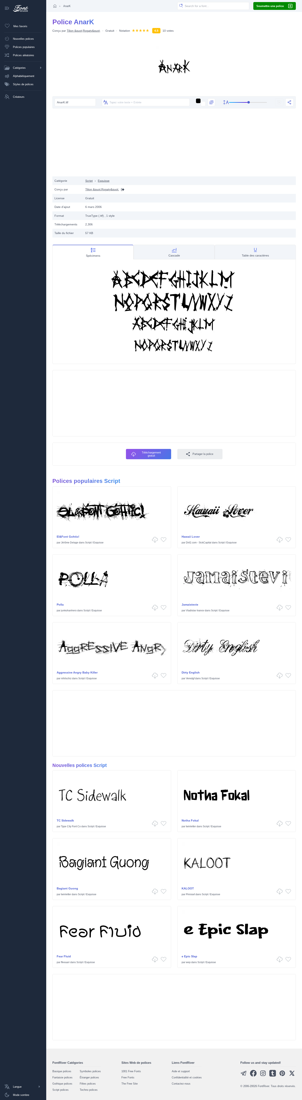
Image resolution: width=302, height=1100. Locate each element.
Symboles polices (90, 1071)
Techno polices (89, 1089)
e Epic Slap (189, 956)
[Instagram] (263, 1075)
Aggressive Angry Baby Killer (77, 672)
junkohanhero (69, 610)
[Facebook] (253, 1075)
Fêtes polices (88, 1083)
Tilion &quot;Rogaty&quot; (83, 30)
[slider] (248, 102)
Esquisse (104, 180)
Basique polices (61, 1071)
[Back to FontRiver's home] (19, 8)
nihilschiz (66, 678)
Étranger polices (89, 1077)
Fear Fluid (64, 956)
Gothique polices (62, 1083)
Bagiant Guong (67, 888)
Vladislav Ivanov (195, 610)
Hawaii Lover (191, 536)
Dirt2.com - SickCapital (198, 542)
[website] (121, 189)
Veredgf (190, 678)
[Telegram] (243, 1075)
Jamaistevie (190, 604)
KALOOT (188, 888)
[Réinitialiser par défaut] (279, 102)
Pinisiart (190, 894)
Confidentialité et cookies (187, 1077)
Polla (60, 604)
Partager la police (202, 454)
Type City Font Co (71, 826)
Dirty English (191, 672)
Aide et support (181, 1071)
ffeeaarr (65, 962)
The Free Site (129, 1083)
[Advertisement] (174, 143)
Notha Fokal (190, 820)
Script (89, 180)
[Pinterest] (282, 1075)
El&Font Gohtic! (68, 536)
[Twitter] (292, 1075)
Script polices (60, 1089)
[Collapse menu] (7, 8)
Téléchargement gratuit (151, 454)
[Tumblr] (272, 1075)
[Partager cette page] (289, 102)
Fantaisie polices (62, 1077)
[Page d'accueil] (54, 5)
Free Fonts (127, 1077)
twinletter (191, 826)
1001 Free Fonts (131, 1071)
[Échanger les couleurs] (211, 102)
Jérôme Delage (69, 542)
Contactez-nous (181, 1083)
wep (188, 962)
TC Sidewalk (65, 820)
